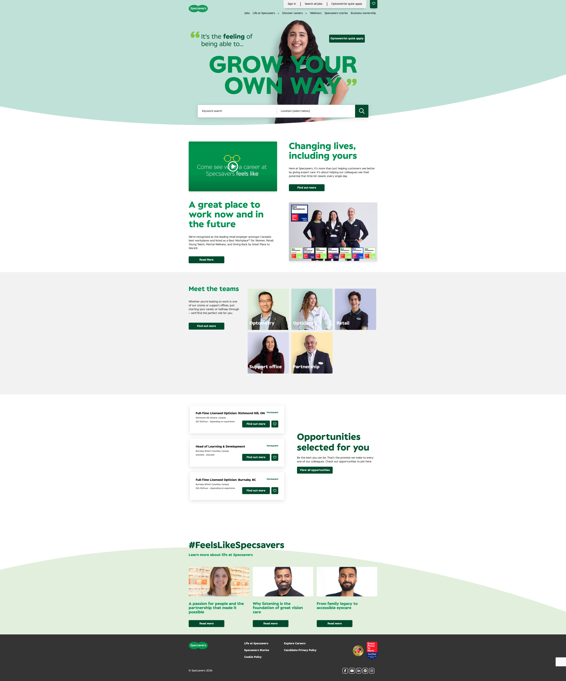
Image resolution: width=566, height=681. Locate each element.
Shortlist (274, 424)
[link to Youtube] (352, 671)
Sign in (292, 4)
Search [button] (361, 111)
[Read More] (284, 324)
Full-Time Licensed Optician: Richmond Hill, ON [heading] (230, 413)
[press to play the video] (233, 166)
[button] (278, 13)
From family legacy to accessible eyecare (337, 606)
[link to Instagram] (371, 671)
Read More (206, 260)
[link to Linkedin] (358, 671)
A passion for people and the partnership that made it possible (216, 608)
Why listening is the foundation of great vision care (278, 608)
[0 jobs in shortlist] (373, 4)
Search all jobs (314, 4)
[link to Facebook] (345, 671)
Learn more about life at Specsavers (221, 555)
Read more (206, 623)
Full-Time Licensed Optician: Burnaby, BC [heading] (226, 479)
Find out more (306, 187)
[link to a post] (219, 581)
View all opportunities (315, 470)
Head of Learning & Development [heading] (220, 446)
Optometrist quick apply (346, 4)
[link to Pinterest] (365, 671)
